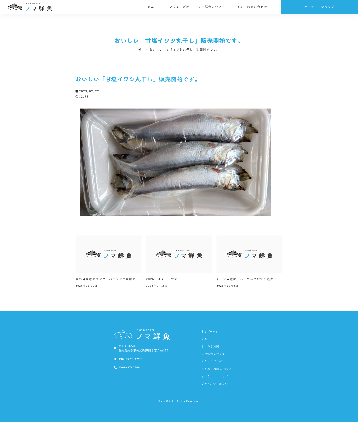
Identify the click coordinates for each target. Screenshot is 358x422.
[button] (319, 7)
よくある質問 (179, 6)
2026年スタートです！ (163, 279)
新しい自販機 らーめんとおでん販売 (245, 279)
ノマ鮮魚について (211, 6)
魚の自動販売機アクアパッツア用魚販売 (106, 279)
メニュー (154, 6)
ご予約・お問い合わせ (250, 6)
